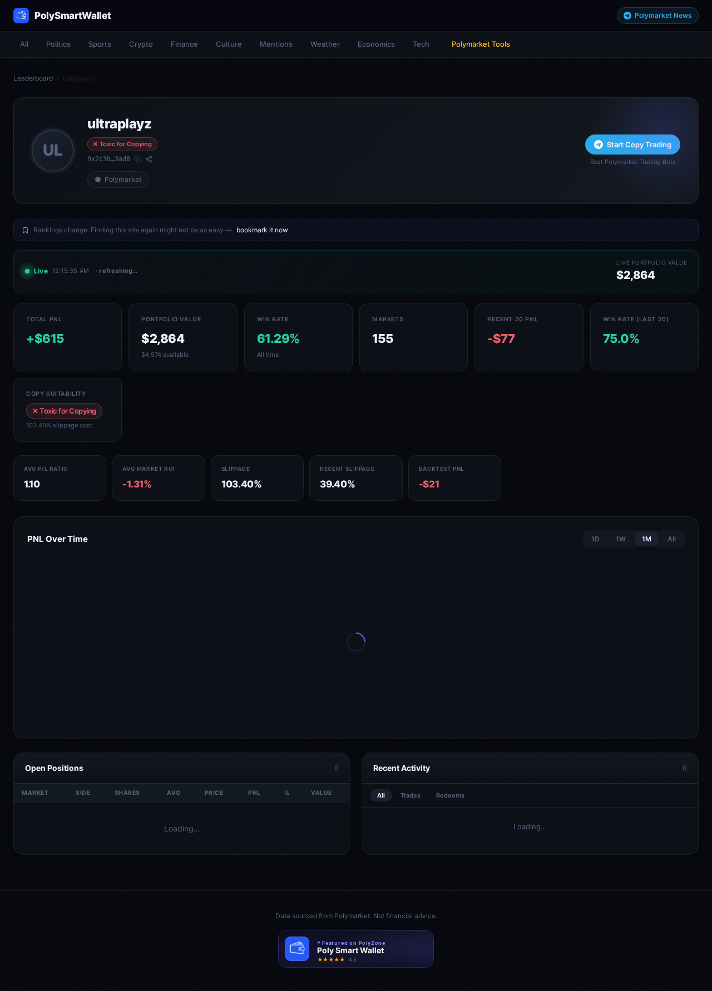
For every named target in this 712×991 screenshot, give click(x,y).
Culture (229, 43)
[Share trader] (148, 159)
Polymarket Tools (481, 43)
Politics (58, 43)
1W (621, 539)
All (24, 43)
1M (646, 539)
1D (595, 539)
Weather (325, 43)
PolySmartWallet (72, 15)
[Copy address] (137, 159)
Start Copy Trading (639, 144)
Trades (410, 795)
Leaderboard (33, 78)
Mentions (276, 43)
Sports (99, 43)
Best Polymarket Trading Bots (633, 162)
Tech (421, 43)
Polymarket (123, 179)
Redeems (450, 795)
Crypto (141, 43)
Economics (376, 43)
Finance (184, 43)
